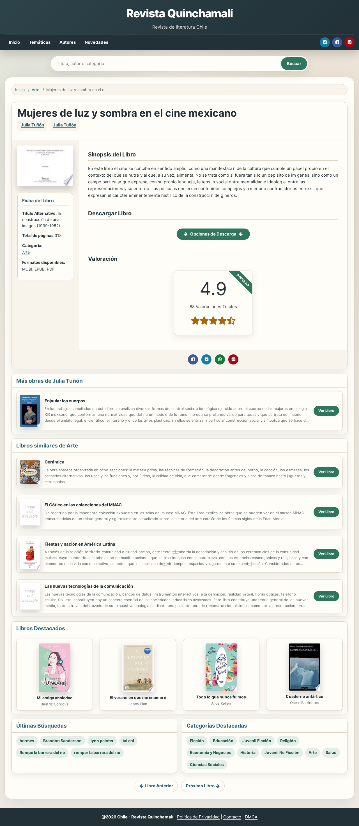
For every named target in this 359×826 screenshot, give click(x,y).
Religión (288, 740)
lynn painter (102, 740)
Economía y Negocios (210, 752)
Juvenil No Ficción (282, 752)
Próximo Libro (200, 785)
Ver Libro (326, 410)
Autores (67, 42)
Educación (223, 740)
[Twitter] (325, 42)
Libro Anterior (159, 785)
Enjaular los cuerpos (65, 400)
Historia (248, 752)
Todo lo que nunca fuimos (221, 697)
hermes (27, 740)
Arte (35, 89)
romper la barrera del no (97, 752)
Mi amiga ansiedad (55, 697)
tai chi (128, 740)
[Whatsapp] (220, 359)
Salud (331, 752)
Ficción (197, 740)
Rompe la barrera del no (42, 752)
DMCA (251, 817)
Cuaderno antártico (304, 696)
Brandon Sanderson (62, 740)
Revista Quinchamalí (179, 13)
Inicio (14, 42)
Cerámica (55, 462)
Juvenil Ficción (256, 740)
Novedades (96, 42)
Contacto (232, 817)
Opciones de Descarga (213, 234)
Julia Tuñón (32, 125)
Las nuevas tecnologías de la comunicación (89, 586)
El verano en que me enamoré (138, 697)
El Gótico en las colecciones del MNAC (83, 504)
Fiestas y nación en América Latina (80, 544)
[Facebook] (337, 42)
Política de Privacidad (198, 817)
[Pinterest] (349, 42)
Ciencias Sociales (207, 764)
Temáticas (39, 42)
